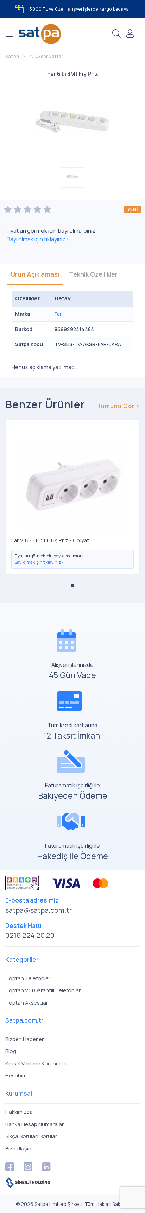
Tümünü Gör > (118, 406)
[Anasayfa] (40, 34)
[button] (72, 585)
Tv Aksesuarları (46, 56)
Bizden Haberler (24, 1039)
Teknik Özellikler (93, 274)
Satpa (12, 56)
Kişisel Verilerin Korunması (36, 1063)
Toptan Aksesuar (26, 1002)
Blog (10, 1051)
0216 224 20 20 (30, 935)
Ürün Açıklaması (35, 274)
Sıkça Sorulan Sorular (31, 1136)
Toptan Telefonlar (27, 978)
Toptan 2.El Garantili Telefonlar (43, 990)
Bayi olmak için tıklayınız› (38, 239)
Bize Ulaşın (18, 1148)
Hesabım (16, 1075)
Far (58, 313)
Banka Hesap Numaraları (35, 1124)
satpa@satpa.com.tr (38, 910)
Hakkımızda (19, 1112)
